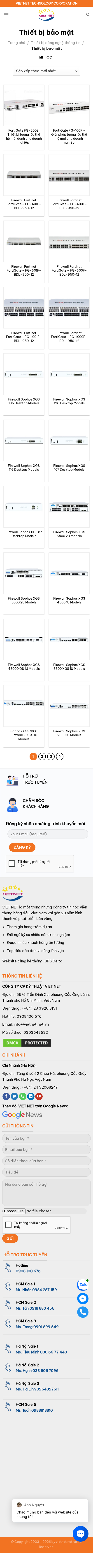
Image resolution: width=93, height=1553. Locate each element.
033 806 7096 (45, 1370)
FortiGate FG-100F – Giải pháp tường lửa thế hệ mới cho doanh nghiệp (69, 136)
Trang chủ (16, 42)
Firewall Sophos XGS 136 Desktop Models (24, 401)
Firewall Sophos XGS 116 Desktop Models (24, 468)
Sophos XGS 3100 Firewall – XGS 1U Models (23, 735)
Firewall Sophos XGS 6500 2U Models (69, 534)
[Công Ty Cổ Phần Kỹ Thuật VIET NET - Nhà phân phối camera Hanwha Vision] (46, 15)
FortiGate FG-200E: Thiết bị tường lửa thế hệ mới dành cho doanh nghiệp (24, 136)
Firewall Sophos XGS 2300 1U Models (69, 733)
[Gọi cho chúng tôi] (22, 1096)
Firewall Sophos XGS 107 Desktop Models (69, 468)
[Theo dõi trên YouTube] (39, 1096)
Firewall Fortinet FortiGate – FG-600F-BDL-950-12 (69, 271)
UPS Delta (53, 961)
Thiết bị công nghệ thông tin (55, 42)
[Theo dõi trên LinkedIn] (31, 1096)
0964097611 (48, 1389)
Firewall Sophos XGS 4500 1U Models (69, 601)
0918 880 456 (42, 1308)
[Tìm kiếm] (88, 14)
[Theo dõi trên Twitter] (14, 1096)
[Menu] (6, 14)
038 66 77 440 (53, 1352)
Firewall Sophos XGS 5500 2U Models (24, 601)
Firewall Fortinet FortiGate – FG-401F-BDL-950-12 (24, 204)
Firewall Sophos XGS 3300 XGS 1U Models (69, 667)
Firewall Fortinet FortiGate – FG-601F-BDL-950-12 (24, 271)
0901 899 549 (46, 1327)
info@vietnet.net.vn (31, 1024)
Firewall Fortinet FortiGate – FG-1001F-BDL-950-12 (24, 337)
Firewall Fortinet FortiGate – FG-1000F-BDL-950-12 (69, 337)
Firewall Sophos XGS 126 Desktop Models (69, 401)
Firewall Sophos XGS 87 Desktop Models (24, 534)
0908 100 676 (29, 1016)
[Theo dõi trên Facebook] (6, 1096)
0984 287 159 (44, 1290)
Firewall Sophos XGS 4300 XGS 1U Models (24, 667)
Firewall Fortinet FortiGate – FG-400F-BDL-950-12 (69, 204)
